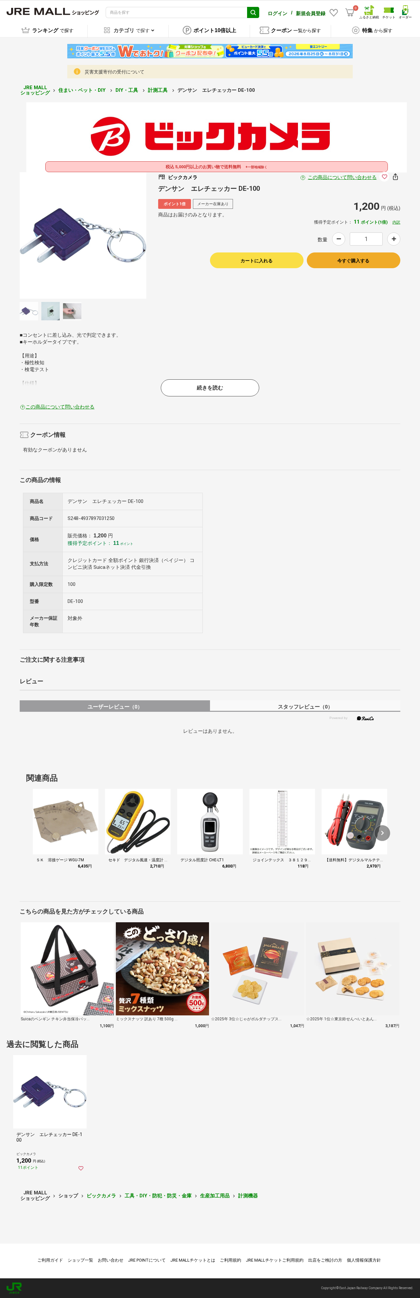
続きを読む (210, 388)
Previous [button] (49, 235)
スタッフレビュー (305, 707)
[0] (349, 12)
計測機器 (248, 1196)
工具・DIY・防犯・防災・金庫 (158, 1196)
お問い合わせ (110, 1260)
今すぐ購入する (353, 260)
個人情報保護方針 (364, 1260)
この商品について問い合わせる (342, 177)
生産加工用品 (215, 1196)
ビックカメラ (101, 1196)
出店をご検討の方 (325, 1260)
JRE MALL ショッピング (35, 90)
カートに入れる (257, 260)
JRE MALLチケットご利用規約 (275, 1260)
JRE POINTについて (147, 1260)
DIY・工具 (127, 90)
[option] (83, 235)
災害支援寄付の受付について (114, 71)
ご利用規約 (230, 1260)
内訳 (396, 222)
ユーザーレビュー (115, 707)
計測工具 (158, 90)
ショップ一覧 (80, 1260)
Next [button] (117, 235)
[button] (382, 833)
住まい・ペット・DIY (82, 90)
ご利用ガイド (50, 1260)
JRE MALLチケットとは (192, 1260)
